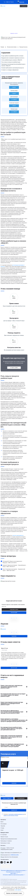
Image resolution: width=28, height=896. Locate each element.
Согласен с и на (15, 815)
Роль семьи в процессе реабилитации (10, 62)
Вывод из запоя (5, 832)
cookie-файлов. (18, 889)
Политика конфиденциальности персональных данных (13, 870)
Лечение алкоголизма (12, 47)
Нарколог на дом (4, 836)
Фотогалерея (3, 823)
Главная (2, 47)
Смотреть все (14, 667)
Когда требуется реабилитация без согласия (12, 55)
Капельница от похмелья (6, 840)
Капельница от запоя (5, 843)
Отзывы (2, 828)
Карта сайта (13, 873)
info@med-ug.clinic (15, 854)
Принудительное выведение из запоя (9, 838)
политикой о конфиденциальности (16, 814)
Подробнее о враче (14, 609)
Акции (2, 830)
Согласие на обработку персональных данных (13, 874)
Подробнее (14, 636)
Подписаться (14, 810)
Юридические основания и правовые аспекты (12, 58)
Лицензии (3, 825)
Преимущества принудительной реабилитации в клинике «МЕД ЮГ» (13, 65)
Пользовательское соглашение (13, 871)
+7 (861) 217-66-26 (9, 2)
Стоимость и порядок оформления (9, 70)
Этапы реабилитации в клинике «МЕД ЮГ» (11, 60)
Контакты (3, 819)
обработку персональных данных (11, 815)
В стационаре (4, 834)
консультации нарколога (18, 535)
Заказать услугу (14, 33)
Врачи (2, 821)
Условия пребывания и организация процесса (12, 67)
